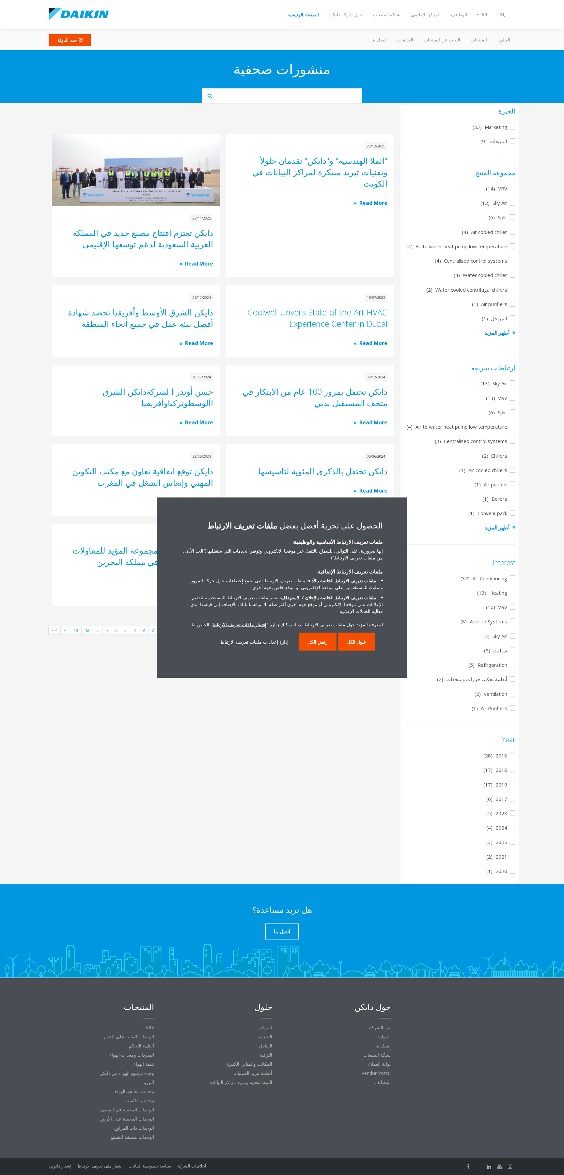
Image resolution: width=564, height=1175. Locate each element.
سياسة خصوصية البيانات (150, 1166)
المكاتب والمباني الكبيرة (249, 1064)
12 (87, 630)
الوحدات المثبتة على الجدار (128, 1036)
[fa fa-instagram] (510, 1166)
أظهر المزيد (497, 332)
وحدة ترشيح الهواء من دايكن (127, 1073)
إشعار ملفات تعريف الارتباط (239, 624)
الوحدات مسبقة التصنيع (132, 1137)
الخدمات (405, 40)
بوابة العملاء (379, 1064)
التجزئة (265, 1036)
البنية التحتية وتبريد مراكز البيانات (241, 1082)
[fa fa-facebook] (468, 1166)
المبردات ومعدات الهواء (131, 1055)
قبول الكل (356, 642)
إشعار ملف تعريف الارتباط (100, 1166)
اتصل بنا (379, 40)
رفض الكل (317, 642)
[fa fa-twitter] (479, 1166)
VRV (150, 1027)
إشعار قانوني (60, 1166)
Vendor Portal (376, 1073)
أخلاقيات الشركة (191, 1166)
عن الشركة (380, 1027)
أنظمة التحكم (141, 1046)
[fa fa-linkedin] (489, 1166)
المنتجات (479, 40)
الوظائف (383, 1082)
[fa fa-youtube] (499, 1166)
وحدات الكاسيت (138, 1100)
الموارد (384, 1036)
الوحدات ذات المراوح (134, 1128)
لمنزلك (265, 1027)
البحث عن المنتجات (442, 40)
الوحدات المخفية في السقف (127, 1109)
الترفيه (265, 1055)
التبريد (148, 1082)
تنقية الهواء (143, 1064)
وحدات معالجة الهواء (134, 1091)
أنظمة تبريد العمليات (252, 1073)
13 (75, 630)
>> (54, 630)
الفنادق (265, 1046)
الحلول (503, 40)
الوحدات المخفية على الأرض (127, 1119)
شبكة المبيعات (377, 1055)
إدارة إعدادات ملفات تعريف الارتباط (254, 642)
